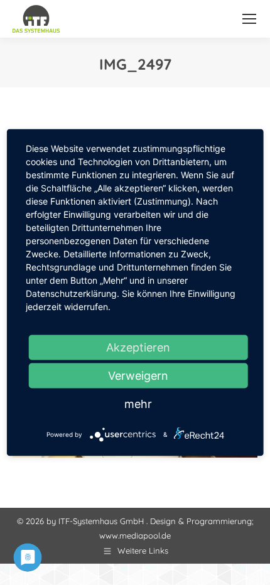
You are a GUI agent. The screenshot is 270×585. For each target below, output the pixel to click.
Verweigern (138, 375)
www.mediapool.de (135, 535)
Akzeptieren (138, 347)
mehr (138, 404)
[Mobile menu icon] (249, 19)
